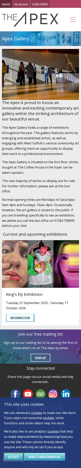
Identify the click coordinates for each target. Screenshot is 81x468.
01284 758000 (40, 4)
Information (20, 318)
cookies (36, 413)
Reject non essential (45, 457)
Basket (6, 4)
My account (21, 4)
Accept (13, 457)
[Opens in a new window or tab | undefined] (15, 394)
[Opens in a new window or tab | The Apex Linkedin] (66, 394)
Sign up (40, 357)
